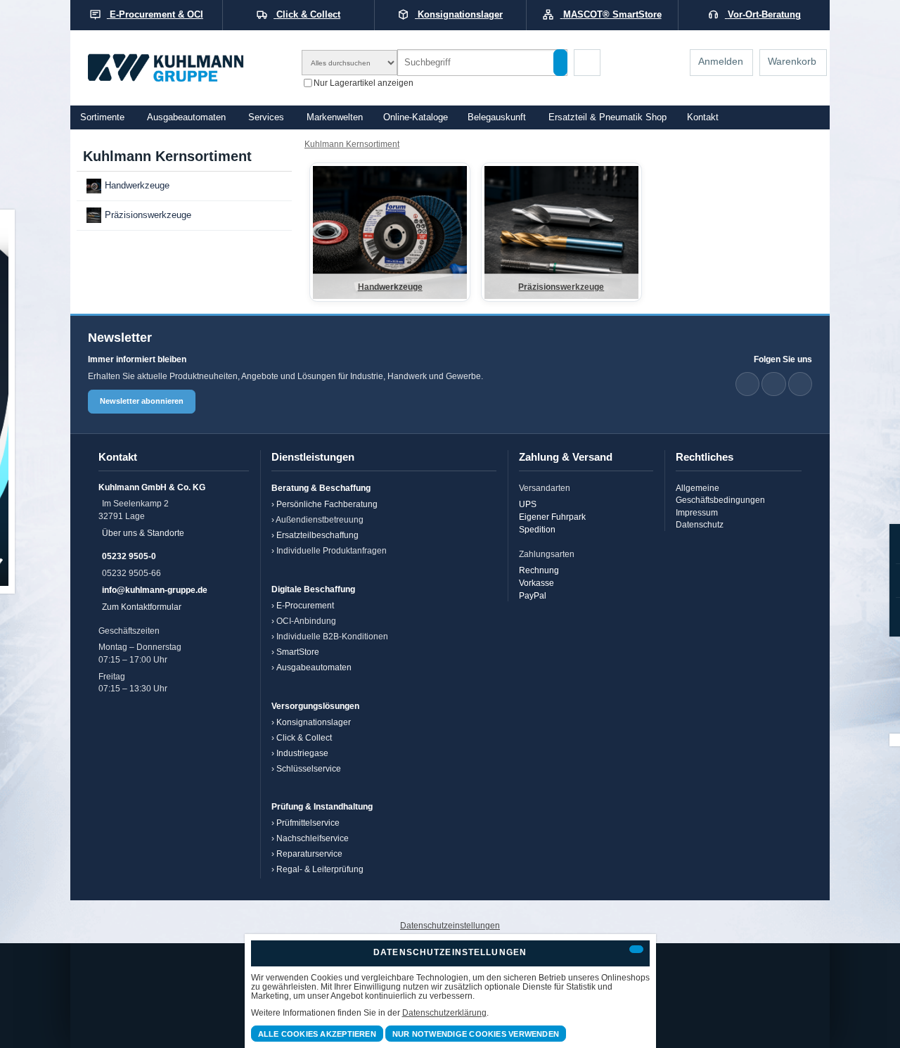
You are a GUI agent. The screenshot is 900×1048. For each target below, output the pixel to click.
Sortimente (102, 117)
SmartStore (297, 651)
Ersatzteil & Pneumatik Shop (607, 117)
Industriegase (302, 753)
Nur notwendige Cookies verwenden (475, 1034)
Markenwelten (335, 117)
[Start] (184, 68)
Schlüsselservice (308, 768)
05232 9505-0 (129, 556)
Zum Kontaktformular (141, 606)
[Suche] (560, 62)
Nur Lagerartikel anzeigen (363, 82)
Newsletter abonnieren (142, 401)
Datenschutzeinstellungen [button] (450, 925)
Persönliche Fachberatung (327, 504)
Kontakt (703, 117)
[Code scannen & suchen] (587, 62)
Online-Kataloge (415, 117)
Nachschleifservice (312, 838)
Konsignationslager (313, 722)
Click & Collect (304, 737)
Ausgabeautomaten (186, 117)
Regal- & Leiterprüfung (320, 869)
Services (266, 117)
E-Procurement (305, 605)
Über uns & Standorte (143, 532)
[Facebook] (773, 384)
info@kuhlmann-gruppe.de (154, 589)
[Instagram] (800, 384)
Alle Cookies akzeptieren (317, 1034)
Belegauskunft (497, 117)
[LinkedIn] (747, 384)
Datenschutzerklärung (444, 1012)
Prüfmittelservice (308, 822)
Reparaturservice (309, 853)
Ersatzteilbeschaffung (317, 534)
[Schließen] (636, 949)
